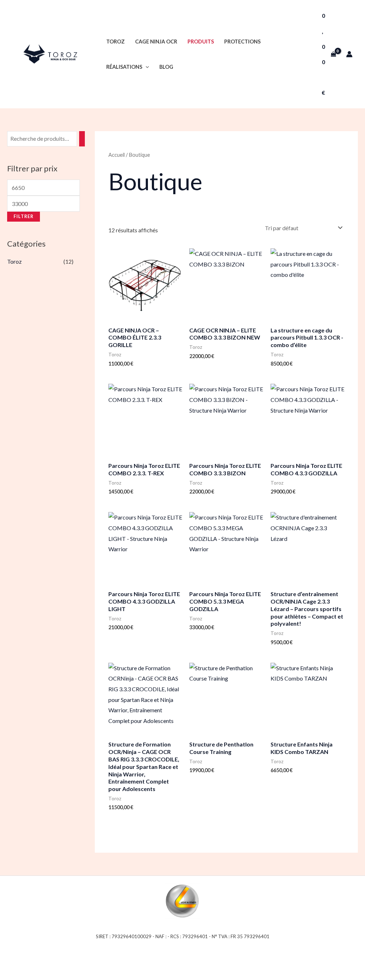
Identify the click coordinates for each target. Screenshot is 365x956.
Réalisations (124, 67)
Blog (166, 67)
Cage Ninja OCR (156, 41)
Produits (200, 41)
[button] (145, 67)
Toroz (115, 41)
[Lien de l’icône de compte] (349, 54)
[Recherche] (82, 138)
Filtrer (24, 216)
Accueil (116, 154)
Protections (242, 41)
